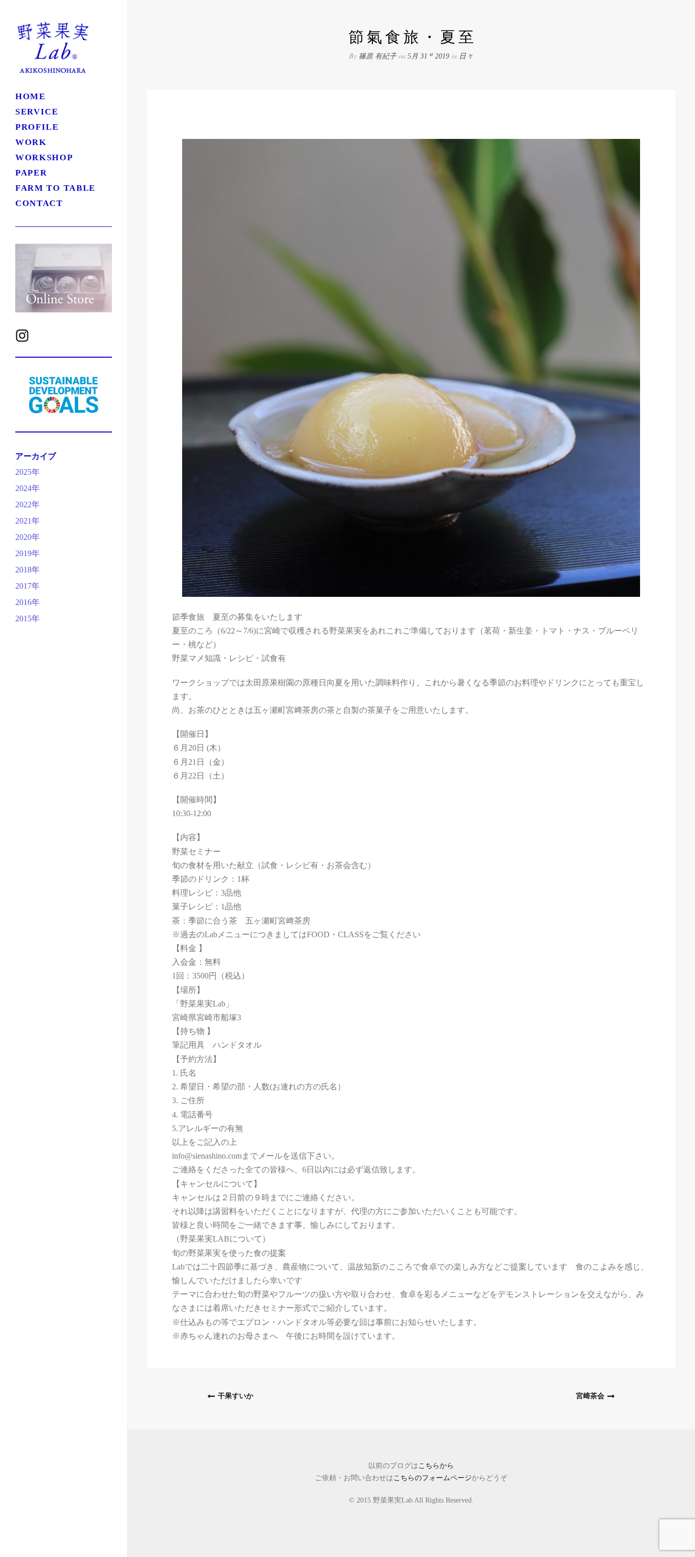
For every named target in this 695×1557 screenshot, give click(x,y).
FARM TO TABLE (55, 188)
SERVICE (37, 112)
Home (30, 96)
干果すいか (235, 1396)
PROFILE (37, 127)
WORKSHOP (53, 157)
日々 (466, 56)
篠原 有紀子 (377, 56)
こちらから (436, 1465)
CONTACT (39, 203)
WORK (31, 142)
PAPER (31, 173)
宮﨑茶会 (590, 1396)
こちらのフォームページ (432, 1478)
